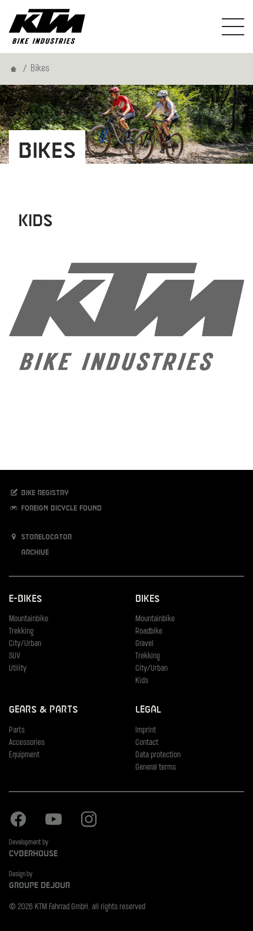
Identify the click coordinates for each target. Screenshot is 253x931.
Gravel (144, 644)
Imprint (145, 730)
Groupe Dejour (39, 885)
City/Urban (25, 644)
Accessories (27, 742)
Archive (34, 553)
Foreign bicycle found (60, 509)
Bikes (147, 599)
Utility (17, 668)
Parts (17, 730)
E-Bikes (25, 599)
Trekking (21, 631)
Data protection (158, 755)
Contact (146, 742)
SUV (14, 656)
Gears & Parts (43, 710)
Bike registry (44, 493)
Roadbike (148, 631)
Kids (141, 681)
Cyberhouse (33, 853)
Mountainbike (28, 619)
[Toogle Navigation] (233, 26)
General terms (155, 767)
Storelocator (45, 538)
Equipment (24, 755)
